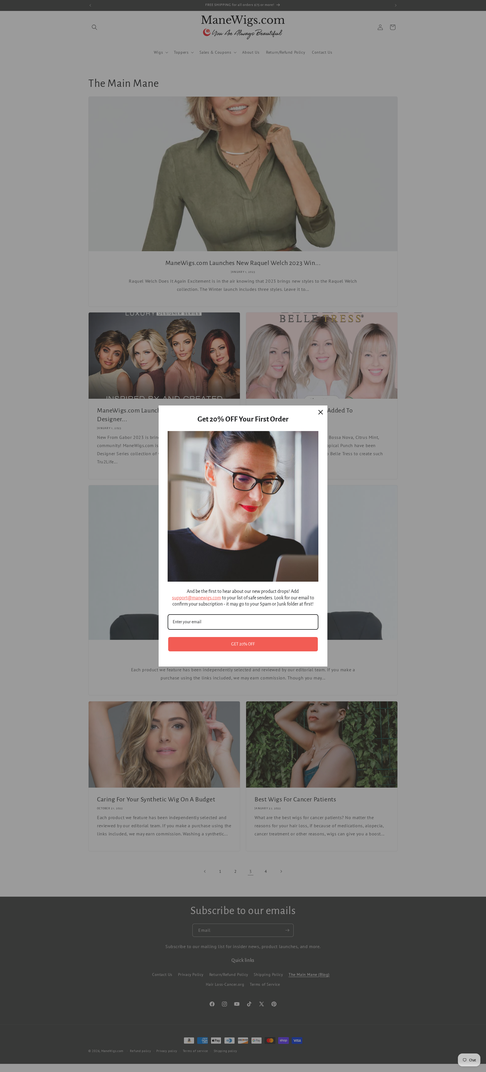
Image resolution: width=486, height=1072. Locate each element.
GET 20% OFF (243, 644)
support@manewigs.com (196, 597)
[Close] (320, 412)
